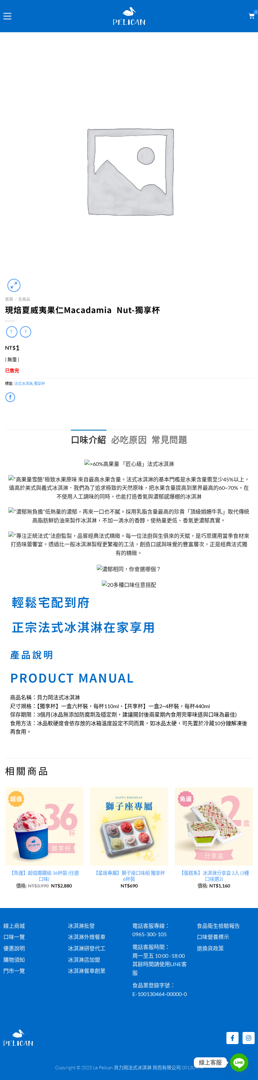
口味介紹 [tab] (88, 440)
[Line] (239, 1062)
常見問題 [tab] (169, 440)
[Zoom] (13, 285)
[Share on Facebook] (10, 397)
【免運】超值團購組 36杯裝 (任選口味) (44, 876)
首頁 (9, 299)
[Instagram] (249, 1038)
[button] (250, 16)
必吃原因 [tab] (129, 440)
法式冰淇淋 (23, 383)
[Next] (253, 847)
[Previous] (5, 847)
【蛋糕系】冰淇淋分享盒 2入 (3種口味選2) (214, 876)
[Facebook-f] (232, 1038)
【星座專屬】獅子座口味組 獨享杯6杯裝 (129, 876)
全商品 (24, 299)
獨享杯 (39, 383)
